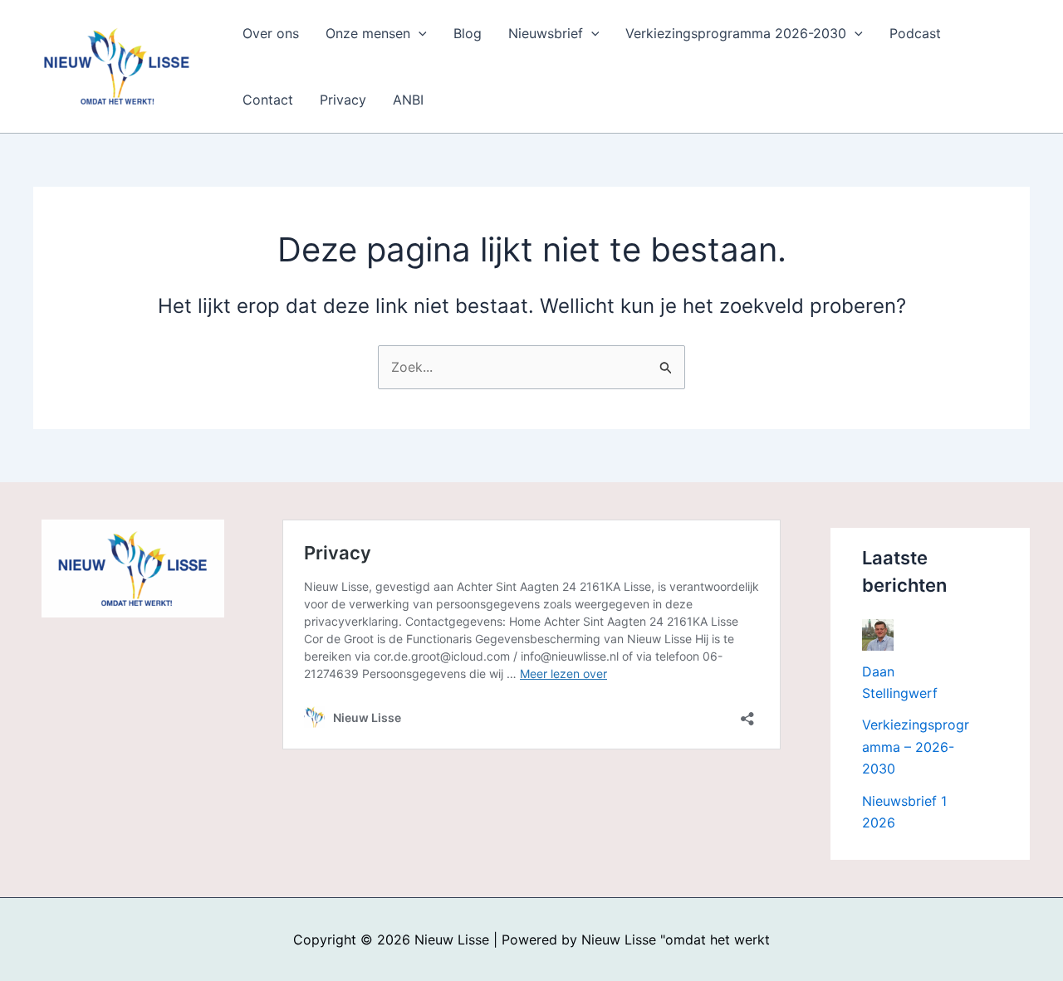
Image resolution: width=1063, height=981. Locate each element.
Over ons (270, 33)
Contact (267, 99)
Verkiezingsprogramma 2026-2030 (735, 33)
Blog (467, 33)
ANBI (408, 99)
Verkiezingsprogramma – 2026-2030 (915, 746)
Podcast (915, 33)
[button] (418, 33)
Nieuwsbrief (545, 33)
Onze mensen (368, 33)
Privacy (343, 99)
